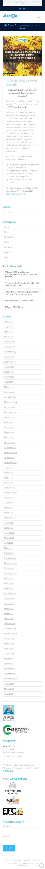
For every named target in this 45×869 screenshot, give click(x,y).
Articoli (7, 227)
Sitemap (36, 860)
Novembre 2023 (10, 452)
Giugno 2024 (9, 427)
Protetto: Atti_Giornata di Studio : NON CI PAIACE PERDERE (22, 284)
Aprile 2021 (8, 543)
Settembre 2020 (10, 573)
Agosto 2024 (9, 417)
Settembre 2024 (10, 412)
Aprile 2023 (8, 478)
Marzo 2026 (9, 337)
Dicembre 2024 (10, 397)
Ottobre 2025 (9, 357)
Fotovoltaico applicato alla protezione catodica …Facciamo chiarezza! (22, 293)
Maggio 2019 (9, 608)
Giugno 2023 (9, 468)
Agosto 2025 (9, 367)
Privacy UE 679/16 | (13, 860)
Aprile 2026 (8, 332)
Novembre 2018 (10, 634)
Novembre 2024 (10, 402)
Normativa (8, 247)
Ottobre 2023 (9, 457)
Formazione (8, 237)
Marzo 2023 (9, 483)
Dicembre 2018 (10, 629)
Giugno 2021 (9, 533)
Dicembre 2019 (10, 593)
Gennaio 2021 (9, 553)
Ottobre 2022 (9, 498)
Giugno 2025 (9, 377)
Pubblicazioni (9, 252)
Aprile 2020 (8, 588)
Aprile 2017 (8, 694)
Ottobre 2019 (9, 598)
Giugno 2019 (9, 603)
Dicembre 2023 (10, 447)
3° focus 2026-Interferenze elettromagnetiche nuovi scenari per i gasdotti (21, 274)
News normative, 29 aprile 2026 (19, 300)
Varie (6, 257)
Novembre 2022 (10, 493)
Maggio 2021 (9, 538)
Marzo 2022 (8, 513)
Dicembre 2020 (10, 558)
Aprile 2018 (8, 664)
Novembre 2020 (10, 563)
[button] (39, 17)
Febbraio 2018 (9, 669)
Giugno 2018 (9, 654)
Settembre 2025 (10, 362)
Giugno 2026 (9, 327)
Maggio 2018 (9, 659)
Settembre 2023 (10, 462)
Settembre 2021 (10, 518)
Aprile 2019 (8, 613)
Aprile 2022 (8, 508)
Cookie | (27, 860)
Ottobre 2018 (9, 639)
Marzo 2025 (8, 387)
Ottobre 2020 (9, 568)
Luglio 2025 (8, 372)
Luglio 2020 (9, 583)
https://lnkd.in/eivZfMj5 (15, 194)
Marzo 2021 (8, 548)
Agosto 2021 (9, 523)
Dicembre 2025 (10, 352)
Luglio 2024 (8, 422)
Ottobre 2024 (9, 407)
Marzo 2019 (8, 618)
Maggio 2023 (9, 473)
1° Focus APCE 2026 (14, 307)
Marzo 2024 (9, 437)
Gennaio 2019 (9, 623)
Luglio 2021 (8, 528)
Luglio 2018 (8, 649)
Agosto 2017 (9, 684)
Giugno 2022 (9, 503)
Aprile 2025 (8, 382)
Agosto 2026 (9, 322)
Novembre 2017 (10, 679)
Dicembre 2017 (10, 674)
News (6, 242)
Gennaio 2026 (9, 347)
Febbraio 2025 (9, 392)
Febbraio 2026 (9, 342)
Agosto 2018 (9, 644)
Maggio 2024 (9, 432)
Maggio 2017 (9, 689)
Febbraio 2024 (9, 442)
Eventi (6, 232)
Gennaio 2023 (9, 488)
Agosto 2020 (9, 578)
